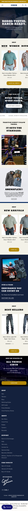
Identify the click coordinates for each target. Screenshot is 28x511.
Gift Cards (5, 405)
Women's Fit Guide (7, 469)
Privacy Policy (4, 504)
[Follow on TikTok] (8, 490)
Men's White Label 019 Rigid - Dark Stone (9, 338)
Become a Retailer (7, 453)
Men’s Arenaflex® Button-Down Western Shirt (9, 74)
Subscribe (14, 383)
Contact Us (5, 447)
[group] (14, 185)
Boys (3, 399)
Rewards (4, 430)
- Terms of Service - (15, 504)
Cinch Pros (5, 422)
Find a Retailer (6, 408)
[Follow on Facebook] (2, 490)
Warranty (4, 444)
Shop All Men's (14, 83)
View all (14, 249)
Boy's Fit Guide (6, 471)
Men (4, 46)
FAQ (3, 441)
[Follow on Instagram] (4, 490)
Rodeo (3, 424)
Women (14, 46)
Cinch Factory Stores (8, 410)
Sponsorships (5, 450)
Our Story (4, 419)
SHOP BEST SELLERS (8, 298)
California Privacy (13, 506)
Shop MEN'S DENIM (14, 106)
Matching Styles (6, 402)
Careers (4, 427)
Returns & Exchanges (8, 438)
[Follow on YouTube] (6, 490)
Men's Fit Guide (6, 466)
